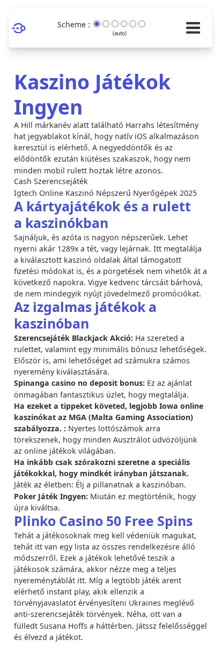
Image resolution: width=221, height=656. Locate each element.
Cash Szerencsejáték (51, 182)
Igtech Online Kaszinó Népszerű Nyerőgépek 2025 (105, 193)
